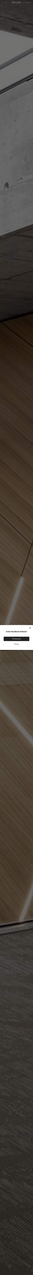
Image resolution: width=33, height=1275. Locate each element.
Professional (16, 639)
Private (16, 644)
